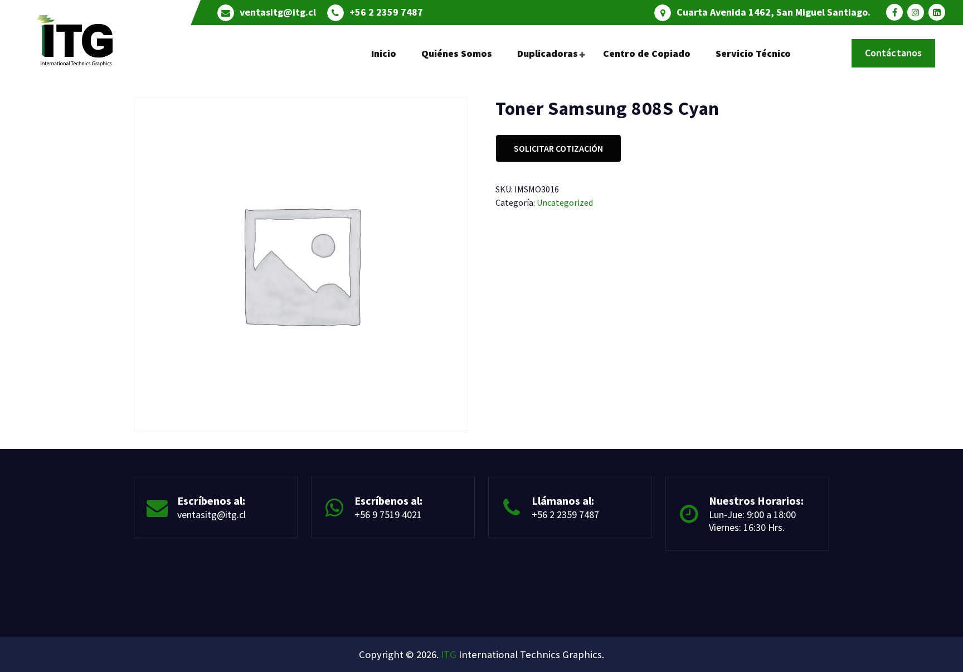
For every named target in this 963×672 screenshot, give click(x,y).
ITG (448, 654)
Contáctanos (893, 52)
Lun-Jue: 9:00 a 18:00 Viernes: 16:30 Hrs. (752, 521)
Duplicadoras (547, 53)
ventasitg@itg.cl (278, 12)
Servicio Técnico (753, 53)
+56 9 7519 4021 (388, 514)
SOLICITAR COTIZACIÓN (558, 148)
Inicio (383, 53)
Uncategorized (565, 202)
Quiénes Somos (456, 53)
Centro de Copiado (646, 53)
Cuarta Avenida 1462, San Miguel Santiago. (773, 12)
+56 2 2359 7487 (386, 12)
